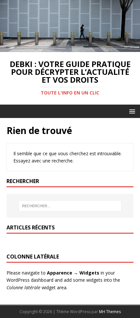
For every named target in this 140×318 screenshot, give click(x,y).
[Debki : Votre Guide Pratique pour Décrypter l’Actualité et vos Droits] (70, 48)
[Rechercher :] (70, 205)
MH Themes (110, 311)
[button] (131, 111)
